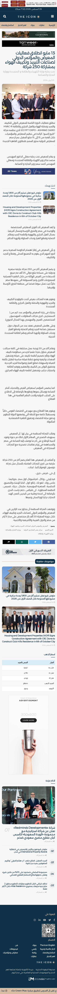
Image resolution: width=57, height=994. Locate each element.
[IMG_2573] (28, 3)
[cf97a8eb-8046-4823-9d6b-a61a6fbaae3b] (28, 33)
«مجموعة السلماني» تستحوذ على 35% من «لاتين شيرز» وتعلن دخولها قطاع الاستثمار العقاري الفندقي (24, 873)
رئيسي (6, 590)
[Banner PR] (28, 552)
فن (16, 945)
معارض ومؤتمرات (10, 952)
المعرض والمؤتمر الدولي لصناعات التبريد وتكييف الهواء (29, 526)
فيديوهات (14, 949)
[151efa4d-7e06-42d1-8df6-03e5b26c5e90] (28, 43)
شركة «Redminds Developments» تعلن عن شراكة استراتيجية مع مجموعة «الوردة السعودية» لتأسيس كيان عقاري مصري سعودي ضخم (34, 832)
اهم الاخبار (22, 25)
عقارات (41, 25)
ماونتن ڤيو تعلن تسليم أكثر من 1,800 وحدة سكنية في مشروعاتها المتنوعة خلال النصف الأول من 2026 (21, 196)
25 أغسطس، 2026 (34, 219)
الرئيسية (52, 25)
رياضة (34, 952)
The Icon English (11, 630)
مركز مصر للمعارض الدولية (33, 530)
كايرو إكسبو (49, 530)
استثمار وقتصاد (7, 25)
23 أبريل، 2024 (48, 80)
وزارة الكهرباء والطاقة (45, 534)
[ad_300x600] (28, 735)
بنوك (33, 25)
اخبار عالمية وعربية (47, 949)
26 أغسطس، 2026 (34, 202)
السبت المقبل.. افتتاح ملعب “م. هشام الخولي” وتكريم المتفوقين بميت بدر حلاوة (26, 862)
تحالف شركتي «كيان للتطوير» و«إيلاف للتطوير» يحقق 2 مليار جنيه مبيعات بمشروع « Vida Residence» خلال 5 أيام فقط (24, 886)
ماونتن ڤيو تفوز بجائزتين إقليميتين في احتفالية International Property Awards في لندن (28, 850)
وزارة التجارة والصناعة (13, 530)
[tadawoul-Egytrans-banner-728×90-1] (28, 171)
